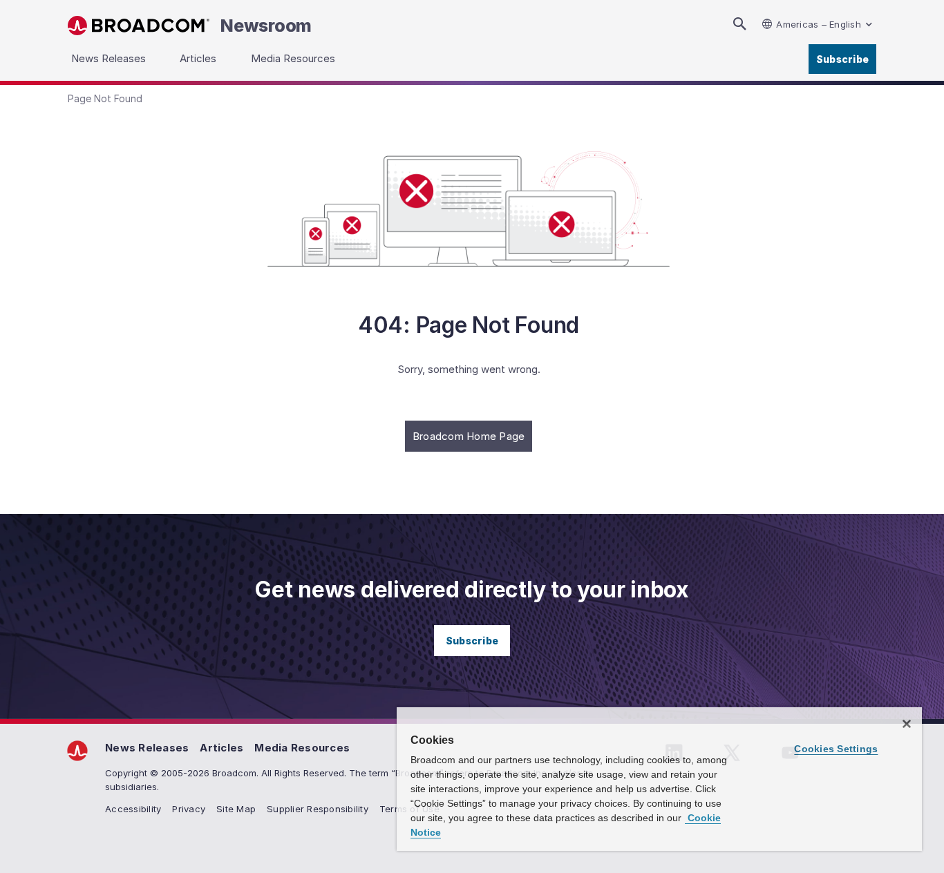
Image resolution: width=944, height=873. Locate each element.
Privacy (188, 808)
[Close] (907, 724)
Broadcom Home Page (469, 436)
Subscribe (842, 59)
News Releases (147, 747)
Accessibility (133, 808)
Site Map (236, 808)
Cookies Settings (836, 748)
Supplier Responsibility (317, 808)
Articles (221, 747)
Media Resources (302, 747)
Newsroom (266, 25)
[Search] (739, 23)
